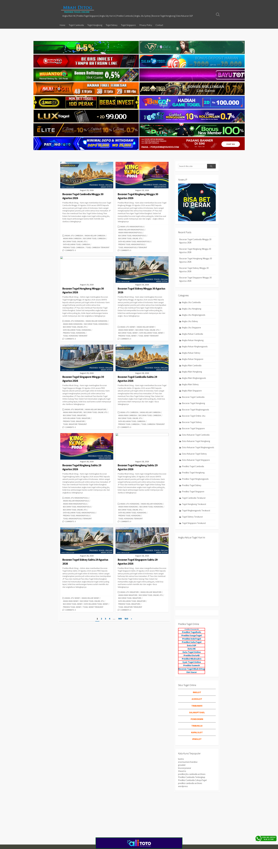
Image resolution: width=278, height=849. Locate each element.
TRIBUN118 (196, 725)
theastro (182, 771)
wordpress (183, 786)
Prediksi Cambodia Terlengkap (191, 777)
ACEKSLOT (197, 699)
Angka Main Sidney (126, 330)
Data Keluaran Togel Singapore (76, 418)
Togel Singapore (128, 25)
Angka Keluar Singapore (95, 409)
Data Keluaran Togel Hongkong (77, 330)
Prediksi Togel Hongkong (74, 333)
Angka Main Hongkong (73, 324)
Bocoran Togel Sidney (128, 333)
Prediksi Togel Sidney (127, 336)
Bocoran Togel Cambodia (94, 238)
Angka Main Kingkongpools (130, 232)
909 (120, 618)
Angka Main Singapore (72, 412)
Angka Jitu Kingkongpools (132, 226)
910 (126, 618)
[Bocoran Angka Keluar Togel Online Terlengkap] (77, 9)
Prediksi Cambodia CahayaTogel (192, 780)
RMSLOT (197, 692)
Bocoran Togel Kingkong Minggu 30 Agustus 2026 (195, 251)
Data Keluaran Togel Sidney (151, 333)
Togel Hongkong (94, 25)
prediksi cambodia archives (190, 783)
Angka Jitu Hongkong (74, 321)
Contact (159, 25)
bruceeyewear (184, 768)
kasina (181, 759)
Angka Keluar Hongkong (96, 321)
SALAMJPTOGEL (197, 712)
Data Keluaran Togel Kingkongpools (134, 241)
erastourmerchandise (187, 762)
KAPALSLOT (197, 732)
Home (62, 25)
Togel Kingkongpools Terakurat (132, 247)
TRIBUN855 (196, 705)
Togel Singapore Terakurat (75, 424)
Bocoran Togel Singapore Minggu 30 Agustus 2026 (195, 279)
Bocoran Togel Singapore (74, 415)
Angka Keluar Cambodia (95, 235)
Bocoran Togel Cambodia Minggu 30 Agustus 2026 (195, 241)
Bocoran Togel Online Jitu (75, 241)
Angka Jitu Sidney (127, 327)
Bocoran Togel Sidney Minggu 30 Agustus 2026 (194, 270)
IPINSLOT (197, 739)
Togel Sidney (111, 25)
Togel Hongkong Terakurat (75, 336)
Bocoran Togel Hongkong (96, 324)
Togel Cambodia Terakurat (97, 247)
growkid (181, 765)
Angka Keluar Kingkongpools (131, 229)
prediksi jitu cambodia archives (191, 774)
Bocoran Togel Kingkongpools (132, 235)
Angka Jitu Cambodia (74, 235)
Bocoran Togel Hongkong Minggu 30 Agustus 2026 (195, 260)
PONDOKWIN (197, 719)
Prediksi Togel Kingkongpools (131, 244)
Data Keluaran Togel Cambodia (76, 244)
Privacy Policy (145, 25)
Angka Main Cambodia (72, 238)
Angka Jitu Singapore (74, 409)
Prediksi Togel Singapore (74, 421)
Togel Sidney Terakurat (148, 336)
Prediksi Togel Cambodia (73, 247)
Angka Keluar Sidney (145, 327)
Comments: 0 (70, 250)
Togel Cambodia (76, 25)
